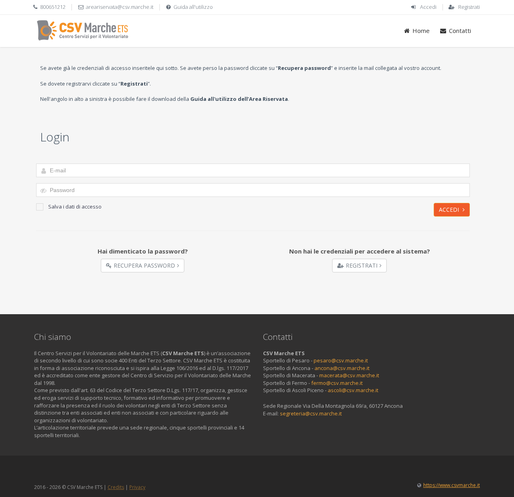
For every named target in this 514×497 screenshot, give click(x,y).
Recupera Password (144, 265)
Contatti (460, 31)
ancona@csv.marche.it (341, 368)
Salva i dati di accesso (75, 206)
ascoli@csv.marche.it (353, 390)
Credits (116, 487)
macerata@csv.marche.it (349, 375)
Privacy (137, 487)
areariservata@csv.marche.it (119, 6)
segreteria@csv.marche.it (311, 413)
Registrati (469, 6)
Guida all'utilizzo (193, 6)
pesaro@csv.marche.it (341, 360)
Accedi (428, 6)
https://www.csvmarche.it (451, 485)
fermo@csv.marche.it (337, 383)
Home (421, 31)
